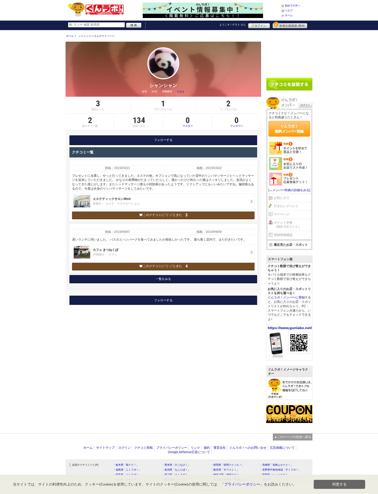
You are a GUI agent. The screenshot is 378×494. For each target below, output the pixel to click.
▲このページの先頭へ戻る (292, 437)
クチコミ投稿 (143, 447)
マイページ (281, 214)
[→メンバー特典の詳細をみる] (289, 190)
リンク (195, 447)
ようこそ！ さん (232, 24)
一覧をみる (163, 279)
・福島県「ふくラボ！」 (127, 469)
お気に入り (281, 198)
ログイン (259, 25)
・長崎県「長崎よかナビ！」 (276, 464)
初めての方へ (292, 5)
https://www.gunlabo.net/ (290, 328)
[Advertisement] (289, 52)
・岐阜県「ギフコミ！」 (225, 469)
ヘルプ (289, 10)
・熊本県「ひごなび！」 (176, 464)
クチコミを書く (289, 84)
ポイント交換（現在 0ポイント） (287, 225)
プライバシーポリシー (171, 447)
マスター (188, 121)
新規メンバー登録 (290, 25)
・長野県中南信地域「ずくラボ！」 (280, 469)
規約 (207, 447)
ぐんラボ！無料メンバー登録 (289, 128)
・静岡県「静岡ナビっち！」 (227, 464)
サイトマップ (105, 447)
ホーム (289, 15)
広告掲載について (282, 447)
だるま (181, 91)
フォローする (163, 140)
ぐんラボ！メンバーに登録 (286, 297)
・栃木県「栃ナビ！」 (126, 464)
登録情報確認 (283, 235)
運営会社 (219, 447)
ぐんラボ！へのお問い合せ (247, 447)
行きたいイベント (286, 206)
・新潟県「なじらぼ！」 (176, 469)
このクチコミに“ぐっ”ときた (165, 215)
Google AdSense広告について (189, 452)
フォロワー (236, 121)
